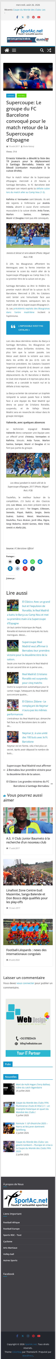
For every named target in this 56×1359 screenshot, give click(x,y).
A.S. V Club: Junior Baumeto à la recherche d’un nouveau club (28, 840)
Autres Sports (10, 1260)
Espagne (10, 96)
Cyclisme (7, 1241)
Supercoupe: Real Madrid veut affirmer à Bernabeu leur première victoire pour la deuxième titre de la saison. (28, 650)
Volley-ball (8, 1254)
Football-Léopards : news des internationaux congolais (26, 952)
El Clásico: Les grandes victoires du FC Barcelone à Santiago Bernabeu (27, 784)
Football (21, 96)
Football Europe (11, 1228)
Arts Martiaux (10, 1247)
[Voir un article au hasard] (49, 50)
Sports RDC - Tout (12, 1235)
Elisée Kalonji (28, 146)
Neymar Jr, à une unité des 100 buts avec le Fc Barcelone (35, 737)
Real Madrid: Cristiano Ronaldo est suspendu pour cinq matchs (34, 679)
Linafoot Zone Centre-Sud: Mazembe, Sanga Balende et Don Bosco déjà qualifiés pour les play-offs (27, 896)
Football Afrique (11, 1222)
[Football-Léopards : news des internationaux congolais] (28, 921)
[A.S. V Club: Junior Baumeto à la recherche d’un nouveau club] (28, 809)
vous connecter (25, 983)
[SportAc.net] (6, 50)
